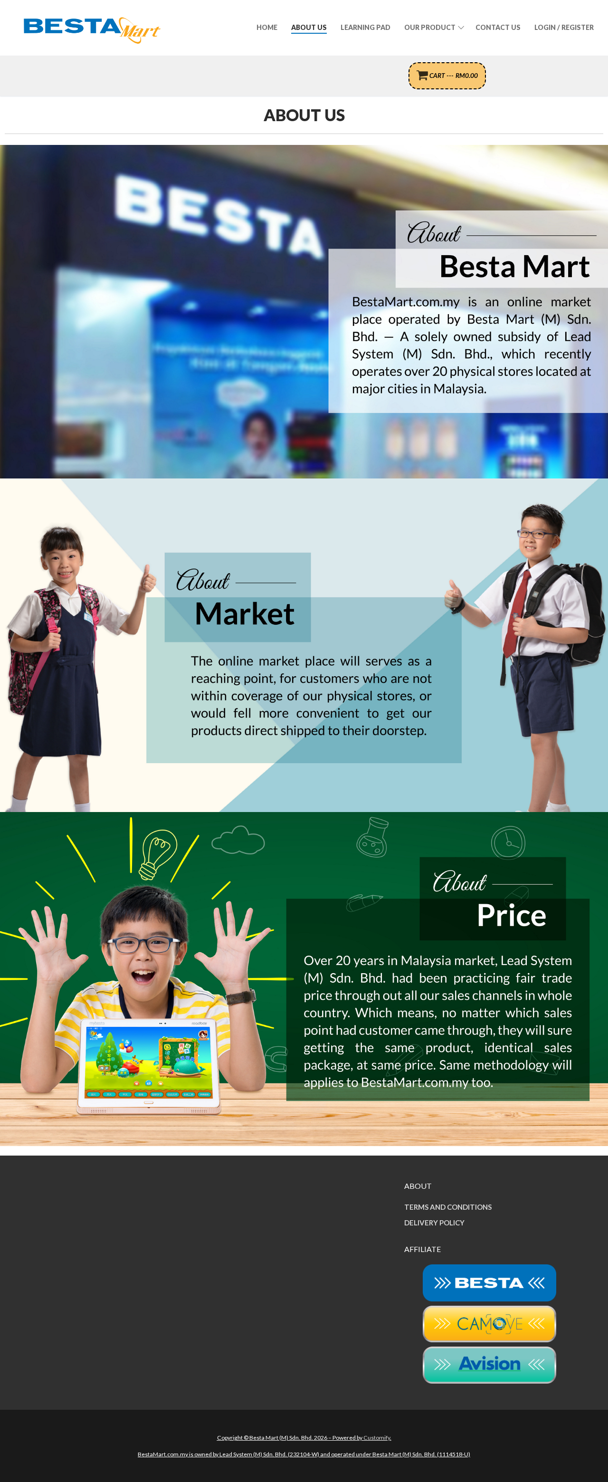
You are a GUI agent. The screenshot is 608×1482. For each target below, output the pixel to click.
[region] (304, 311)
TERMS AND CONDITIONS (448, 1207)
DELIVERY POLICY (434, 1222)
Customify (376, 1437)
